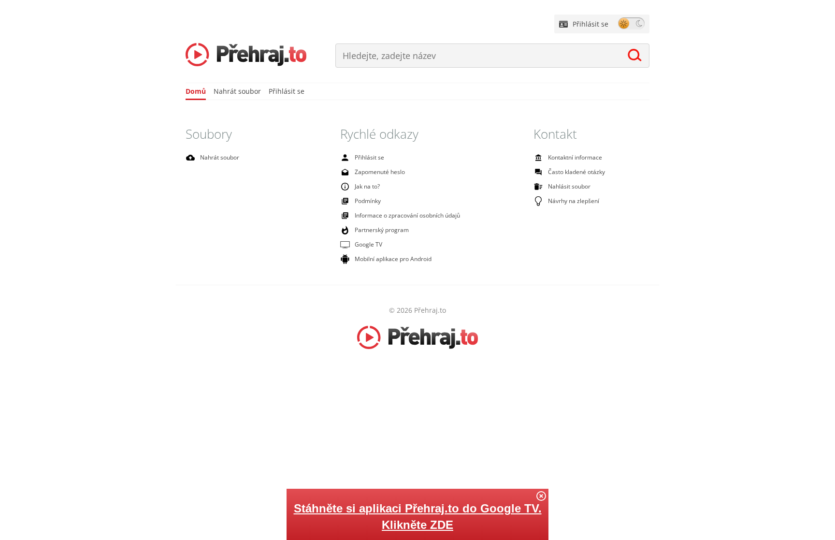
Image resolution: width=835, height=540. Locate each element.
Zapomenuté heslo (380, 172)
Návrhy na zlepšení (573, 201)
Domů (196, 91)
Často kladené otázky (576, 172)
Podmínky (368, 201)
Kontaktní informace (575, 157)
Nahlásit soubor (569, 186)
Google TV (368, 244)
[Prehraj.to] (246, 55)
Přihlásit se (590, 24)
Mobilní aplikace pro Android (393, 259)
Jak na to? (367, 186)
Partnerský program (382, 230)
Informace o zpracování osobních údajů (407, 215)
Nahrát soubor (237, 91)
